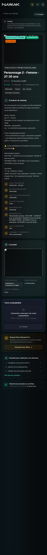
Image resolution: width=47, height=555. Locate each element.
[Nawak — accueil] (10, 4)
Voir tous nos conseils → (12, 375)
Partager (40, 14)
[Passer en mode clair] (32, 4)
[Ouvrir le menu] (43, 4)
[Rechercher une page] (37, 4)
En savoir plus (31, 386)
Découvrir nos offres (22, 347)
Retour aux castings (11, 13)
